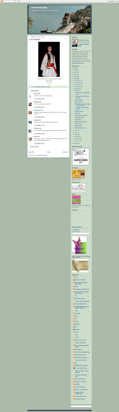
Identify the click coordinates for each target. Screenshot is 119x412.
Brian (76, 286)
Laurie (77, 332)
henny (35, 93)
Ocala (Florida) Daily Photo (82, 352)
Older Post (65, 152)
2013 (75, 70)
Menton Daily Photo (80, 342)
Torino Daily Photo (80, 379)
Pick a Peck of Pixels (81, 360)
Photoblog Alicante (80, 354)
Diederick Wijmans (84, 40)
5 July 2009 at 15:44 (39, 133)
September (78, 86)
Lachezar (77, 329)
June (76, 130)
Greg (76, 310)
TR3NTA (77, 384)
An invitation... (78, 119)
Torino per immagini (80, 381)
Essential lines (78, 125)
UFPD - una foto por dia (81, 389)
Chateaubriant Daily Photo (82, 289)
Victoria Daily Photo (80, 396)
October (77, 84)
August (77, 88)
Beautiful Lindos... (79, 111)
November (78, 82)
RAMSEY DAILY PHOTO (81, 365)
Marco (76, 337)
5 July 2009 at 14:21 (39, 107)
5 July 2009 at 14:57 (39, 125)
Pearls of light (78, 123)
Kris (76, 326)
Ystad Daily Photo (80, 399)
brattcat (36, 101)
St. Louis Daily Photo (81, 368)
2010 (75, 76)
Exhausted (77, 113)
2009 (75, 78)
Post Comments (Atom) (41, 155)
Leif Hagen (37, 110)
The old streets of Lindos (81, 115)
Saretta (36, 120)
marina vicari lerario (80, 340)
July (76, 90)
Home (48, 152)
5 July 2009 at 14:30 (39, 117)
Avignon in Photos (80, 279)
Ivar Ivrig (77, 313)
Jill (76, 318)
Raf (76, 363)
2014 (75, 68)
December (78, 80)
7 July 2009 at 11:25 (39, 143)
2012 (75, 72)
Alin (76, 277)
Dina (35, 136)
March (77, 136)
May (76, 132)
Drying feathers (78, 99)
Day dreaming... (79, 101)
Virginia (36, 128)
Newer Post (31, 152)
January (77, 140)
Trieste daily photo (80, 387)
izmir (76, 316)
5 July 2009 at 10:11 (39, 98)
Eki (76, 296)
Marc (76, 334)
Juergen (77, 324)
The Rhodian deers (79, 117)
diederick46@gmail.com (78, 63)
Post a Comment (34, 146)
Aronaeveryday (39, 7)
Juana (76, 321)
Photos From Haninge (81, 357)
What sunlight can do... (80, 127)
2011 (75, 74)
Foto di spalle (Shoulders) (82, 301)
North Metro (78, 349)
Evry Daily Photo (79, 298)
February (77, 138)
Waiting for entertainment (81, 121)
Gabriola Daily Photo (80, 304)
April (76, 134)
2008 (75, 143)
